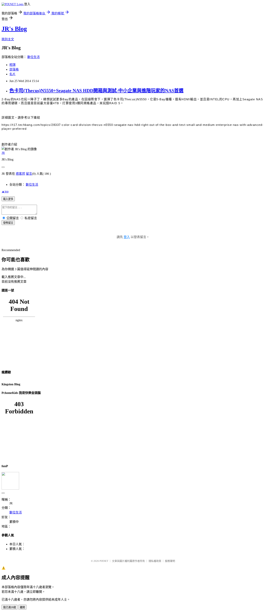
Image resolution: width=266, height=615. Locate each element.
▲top (5, 191)
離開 (22, 607)
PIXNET (104, 560)
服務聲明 (170, 560)
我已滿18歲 (9, 607)
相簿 (12, 64)
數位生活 (33, 57)
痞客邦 (20, 173)
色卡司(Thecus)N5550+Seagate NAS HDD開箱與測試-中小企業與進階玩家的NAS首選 (96, 90)
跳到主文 (8, 39)
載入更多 (8, 199)
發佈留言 (8, 222)
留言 (29, 173)
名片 (12, 74)
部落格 (14, 69)
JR (3, 152)
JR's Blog (14, 28)
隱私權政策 (155, 560)
